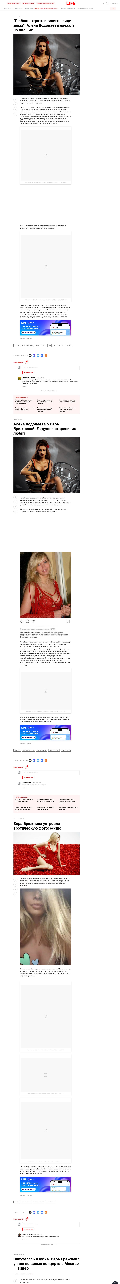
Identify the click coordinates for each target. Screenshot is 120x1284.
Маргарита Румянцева (26, 338)
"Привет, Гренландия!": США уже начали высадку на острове (23, 809)
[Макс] (34, 355)
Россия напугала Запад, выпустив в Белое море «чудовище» (44, 409)
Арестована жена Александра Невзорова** (68, 808)
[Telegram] (38, 355)
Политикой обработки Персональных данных (45, 8)
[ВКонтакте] (42, 355)
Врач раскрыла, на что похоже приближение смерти (24, 408)
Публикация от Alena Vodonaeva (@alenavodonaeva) (39, 182)
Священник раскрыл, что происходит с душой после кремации (45, 401)
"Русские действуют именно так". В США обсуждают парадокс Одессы (23, 401)
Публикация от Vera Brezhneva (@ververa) (38, 1085)
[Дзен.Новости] (30, 355)
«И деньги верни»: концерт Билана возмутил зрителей (67, 401)
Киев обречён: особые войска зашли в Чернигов (46, 808)
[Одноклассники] (46, 355)
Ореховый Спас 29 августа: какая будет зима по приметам (67, 409)
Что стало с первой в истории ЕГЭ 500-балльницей (24, 800)
